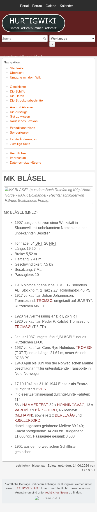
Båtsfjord (46, 410)
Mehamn (24, 415)
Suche (45, 38)
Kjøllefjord (27, 420)
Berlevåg (65, 415)
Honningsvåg (70, 405)
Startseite (16, 68)
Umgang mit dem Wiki (25, 77)
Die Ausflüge (19, 112)
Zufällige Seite (20, 144)
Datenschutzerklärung (25, 162)
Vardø (21, 410)
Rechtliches (18, 153)
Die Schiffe (17, 91)
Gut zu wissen (20, 116)
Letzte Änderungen (23, 139)
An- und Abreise (21, 107)
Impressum (18, 158)
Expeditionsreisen (22, 128)
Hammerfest (35, 405)
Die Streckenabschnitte (26, 100)
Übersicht (16, 72)
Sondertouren (20, 132)
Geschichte (18, 86)
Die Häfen (17, 96)
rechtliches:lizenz (56, 492)
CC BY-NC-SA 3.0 (28, 488)
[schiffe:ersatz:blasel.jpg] (48, 195)
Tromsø (44, 301)
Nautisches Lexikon (24, 121)
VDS (42, 389)
